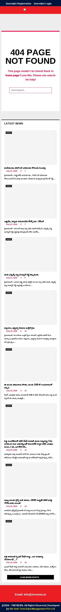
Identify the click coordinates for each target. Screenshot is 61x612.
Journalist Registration (18, 3)
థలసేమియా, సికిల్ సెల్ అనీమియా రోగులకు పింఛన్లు (25, 168)
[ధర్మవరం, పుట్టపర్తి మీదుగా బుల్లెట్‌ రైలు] (30, 307)
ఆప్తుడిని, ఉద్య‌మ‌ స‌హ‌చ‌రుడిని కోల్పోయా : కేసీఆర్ (24, 221)
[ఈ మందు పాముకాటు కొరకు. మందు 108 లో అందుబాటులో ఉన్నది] (30, 364)
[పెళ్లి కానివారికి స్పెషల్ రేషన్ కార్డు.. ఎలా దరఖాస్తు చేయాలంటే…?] (30, 536)
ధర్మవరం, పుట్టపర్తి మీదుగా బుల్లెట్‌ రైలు (19, 328)
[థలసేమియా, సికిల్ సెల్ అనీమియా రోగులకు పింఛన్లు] (30, 147)
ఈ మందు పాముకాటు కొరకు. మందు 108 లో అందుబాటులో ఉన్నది (28, 386)
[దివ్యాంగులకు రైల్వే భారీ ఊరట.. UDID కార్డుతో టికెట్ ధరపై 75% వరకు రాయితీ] (30, 479)
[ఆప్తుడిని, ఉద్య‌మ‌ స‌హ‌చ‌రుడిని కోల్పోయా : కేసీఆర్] (30, 201)
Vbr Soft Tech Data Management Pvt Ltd (32, 609)
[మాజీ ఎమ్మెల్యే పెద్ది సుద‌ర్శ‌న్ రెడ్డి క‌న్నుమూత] (30, 254)
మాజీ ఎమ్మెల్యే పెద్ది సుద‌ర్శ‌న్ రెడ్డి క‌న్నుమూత (21, 274)
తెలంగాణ (8, 133)
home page (12, 75)
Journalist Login (42, 3)
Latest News (13, 123)
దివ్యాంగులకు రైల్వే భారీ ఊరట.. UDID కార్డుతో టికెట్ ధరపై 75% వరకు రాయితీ (28, 501)
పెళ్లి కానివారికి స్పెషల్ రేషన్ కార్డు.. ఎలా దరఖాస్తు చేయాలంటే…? (23, 558)
